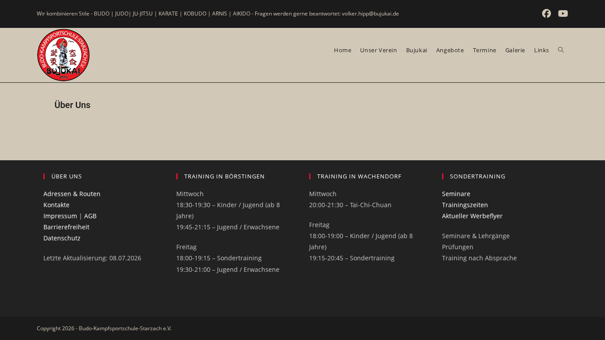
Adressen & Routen (72, 193)
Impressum (60, 216)
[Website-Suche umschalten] (561, 50)
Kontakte (56, 205)
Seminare (456, 193)
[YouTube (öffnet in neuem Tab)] (561, 13)
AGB (90, 216)
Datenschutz (62, 238)
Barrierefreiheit (66, 227)
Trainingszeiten (465, 205)
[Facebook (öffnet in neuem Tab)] (547, 13)
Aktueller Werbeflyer (472, 216)
